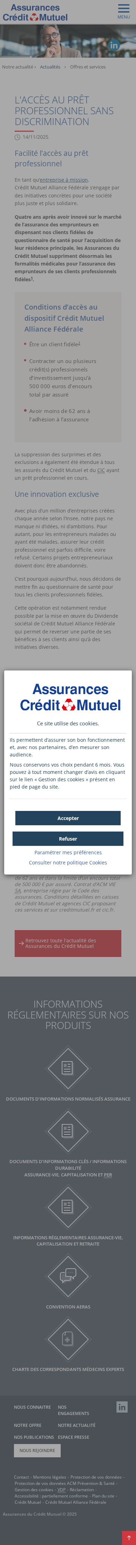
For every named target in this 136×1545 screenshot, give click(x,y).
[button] (68, 818)
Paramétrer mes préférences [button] (68, 852)
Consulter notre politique (68, 862)
